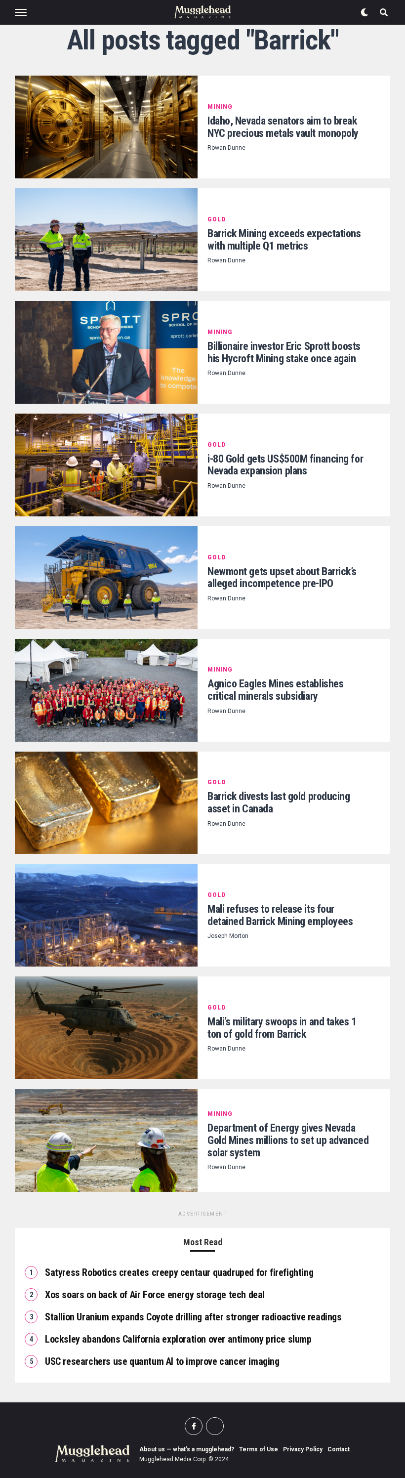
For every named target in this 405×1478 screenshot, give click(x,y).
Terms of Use (258, 1449)
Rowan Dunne (226, 147)
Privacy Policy (303, 1449)
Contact (338, 1449)
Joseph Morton (227, 935)
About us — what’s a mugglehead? (186, 1449)
